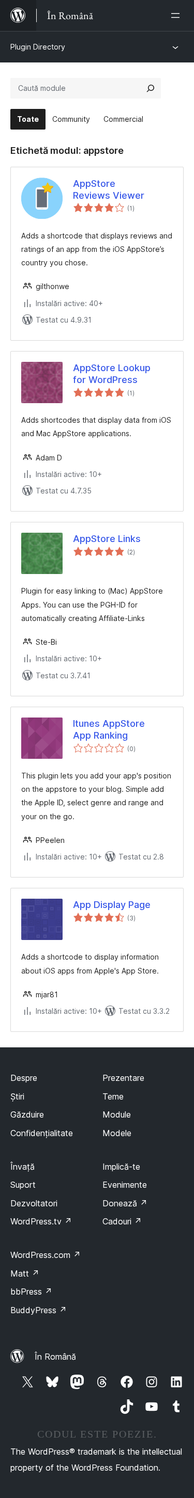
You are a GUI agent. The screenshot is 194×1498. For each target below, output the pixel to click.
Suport (23, 1185)
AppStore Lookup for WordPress (112, 373)
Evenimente (124, 1185)
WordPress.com (45, 1255)
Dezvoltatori (33, 1203)
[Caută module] (150, 88)
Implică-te (121, 1166)
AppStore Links (107, 538)
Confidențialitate (41, 1133)
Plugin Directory (37, 46)
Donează (124, 1203)
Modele (116, 1133)
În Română (55, 1356)
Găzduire (27, 1114)
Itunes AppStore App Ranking (109, 729)
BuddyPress (38, 1310)
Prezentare (123, 1078)
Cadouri (122, 1221)
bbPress (31, 1291)
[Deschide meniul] (177, 15)
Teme (113, 1096)
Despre (23, 1078)
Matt (24, 1273)
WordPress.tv (41, 1221)
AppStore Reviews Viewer (108, 189)
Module (116, 1114)
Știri (17, 1096)
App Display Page (112, 904)
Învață (22, 1166)
